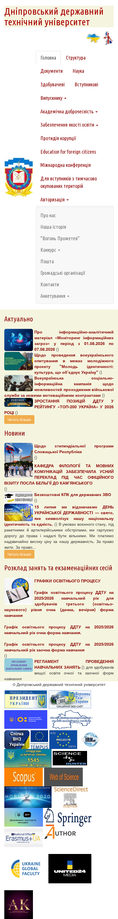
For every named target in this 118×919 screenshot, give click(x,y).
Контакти (49, 284)
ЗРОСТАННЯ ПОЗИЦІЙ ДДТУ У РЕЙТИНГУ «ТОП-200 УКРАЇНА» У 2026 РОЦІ (59, 406)
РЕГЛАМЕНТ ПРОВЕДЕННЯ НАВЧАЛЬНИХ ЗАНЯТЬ (74, 664)
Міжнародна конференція (65, 165)
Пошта (47, 261)
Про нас (48, 215)
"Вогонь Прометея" (60, 238)
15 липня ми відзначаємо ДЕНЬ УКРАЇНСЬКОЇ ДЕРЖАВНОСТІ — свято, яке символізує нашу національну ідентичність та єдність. (59, 515)
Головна (48, 57)
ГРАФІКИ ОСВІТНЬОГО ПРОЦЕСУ (67, 581)
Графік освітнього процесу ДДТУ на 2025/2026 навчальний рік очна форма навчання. (59, 629)
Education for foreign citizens (68, 152)
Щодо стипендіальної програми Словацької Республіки (74, 448)
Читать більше (19, 419)
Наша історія (53, 227)
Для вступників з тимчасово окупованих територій (68, 182)
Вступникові (86, 84)
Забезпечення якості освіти (67, 124)
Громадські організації (62, 273)
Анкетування (53, 296)
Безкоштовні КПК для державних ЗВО (72, 494)
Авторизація (53, 199)
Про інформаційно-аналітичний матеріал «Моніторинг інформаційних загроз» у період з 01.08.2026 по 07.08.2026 (74, 340)
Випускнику (52, 98)
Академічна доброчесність (67, 111)
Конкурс (48, 250)
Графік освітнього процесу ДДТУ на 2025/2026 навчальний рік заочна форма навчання (59, 647)
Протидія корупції (58, 138)
